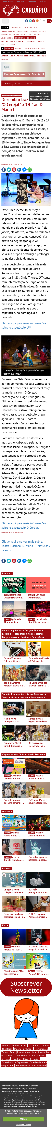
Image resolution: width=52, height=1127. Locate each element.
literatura (31, 41)
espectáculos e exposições (25, 37)
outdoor (33, 31)
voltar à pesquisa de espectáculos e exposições (28, 55)
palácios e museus (20, 34)
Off (29, 327)
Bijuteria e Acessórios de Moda (31, 1065)
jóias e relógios (7, 37)
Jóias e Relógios (31, 1058)
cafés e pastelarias (30, 27)
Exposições (37, 637)
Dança (5, 637)
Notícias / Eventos (13, 83)
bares (3, 44)
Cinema (30, 633)
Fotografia (19, 633)
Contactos (28, 83)
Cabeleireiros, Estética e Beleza (30, 1055)
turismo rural (22, 31)
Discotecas (33, 1045)
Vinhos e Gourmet (19, 697)
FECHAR (23, 1119)
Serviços (5, 1058)
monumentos (6, 34)
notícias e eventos (32, 48)
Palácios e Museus (23, 1048)
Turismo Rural (26, 754)
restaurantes (16, 27)
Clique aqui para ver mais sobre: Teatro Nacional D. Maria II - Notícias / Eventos (25, 545)
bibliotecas (43, 31)
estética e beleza (35, 34)
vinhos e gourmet (8, 31)
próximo (4, 59)
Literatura (24, 637)
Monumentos (41, 1048)
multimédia (19, 48)
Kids (4, 925)
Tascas (5, 697)
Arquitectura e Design (21, 630)
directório (9, 48)
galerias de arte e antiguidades (13, 41)
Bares (23, 1045)
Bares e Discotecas (35, 694)
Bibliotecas (6, 1048)
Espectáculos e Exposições (14, 1062)
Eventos (6, 573)
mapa (43, 48)
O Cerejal (33, 528)
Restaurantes (17, 694)
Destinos (39, 754)
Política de (23, 1124)
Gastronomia (37, 697)
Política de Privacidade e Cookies (25, 1085)
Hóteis (14, 754)
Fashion (6, 868)
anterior (4, 55)
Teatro (39, 633)
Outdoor (6, 811)
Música (14, 637)
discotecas (12, 44)
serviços (41, 41)
